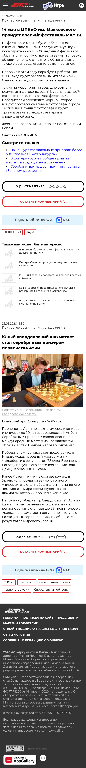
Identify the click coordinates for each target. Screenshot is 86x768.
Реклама (10, 617)
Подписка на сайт (37, 617)
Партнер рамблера (37, 748)
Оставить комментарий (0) (43, 201)
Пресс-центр (67, 617)
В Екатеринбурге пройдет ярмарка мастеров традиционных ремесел (38, 160)
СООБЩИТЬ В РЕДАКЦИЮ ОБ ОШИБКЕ (33, 640)
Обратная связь (16, 634)
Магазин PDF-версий (20, 623)
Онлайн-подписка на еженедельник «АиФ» (40, 629)
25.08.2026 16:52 (13, 323)
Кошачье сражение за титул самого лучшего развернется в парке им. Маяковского (47, 289)
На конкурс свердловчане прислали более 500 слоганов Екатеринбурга (44, 152)
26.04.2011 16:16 (12, 16)
